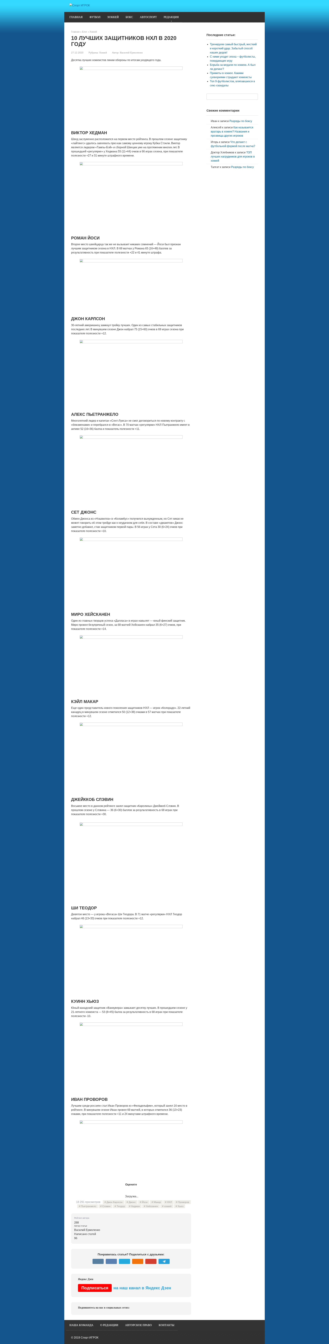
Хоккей (113, 17)
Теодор (121, 1206)
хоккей (168, 1206)
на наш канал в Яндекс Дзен (126, 1288)
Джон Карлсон (115, 1202)
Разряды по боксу (240, 121)
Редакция (171, 17)
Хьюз (180, 1206)
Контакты (166, 1325)
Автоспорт (148, 17)
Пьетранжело (88, 1206)
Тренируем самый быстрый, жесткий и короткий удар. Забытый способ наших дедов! (233, 48)
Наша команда (81, 1325)
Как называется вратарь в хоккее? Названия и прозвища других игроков (232, 131)
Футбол (94, 17)
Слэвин (106, 1206)
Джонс (132, 1202)
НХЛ (169, 1202)
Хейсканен (152, 1206)
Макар (157, 1202)
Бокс (129, 17)
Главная (76, 17)
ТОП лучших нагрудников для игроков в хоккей (233, 156)
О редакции (109, 1325)
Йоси (145, 1202)
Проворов (183, 1202)
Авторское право (138, 1325)
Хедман (135, 1206)
